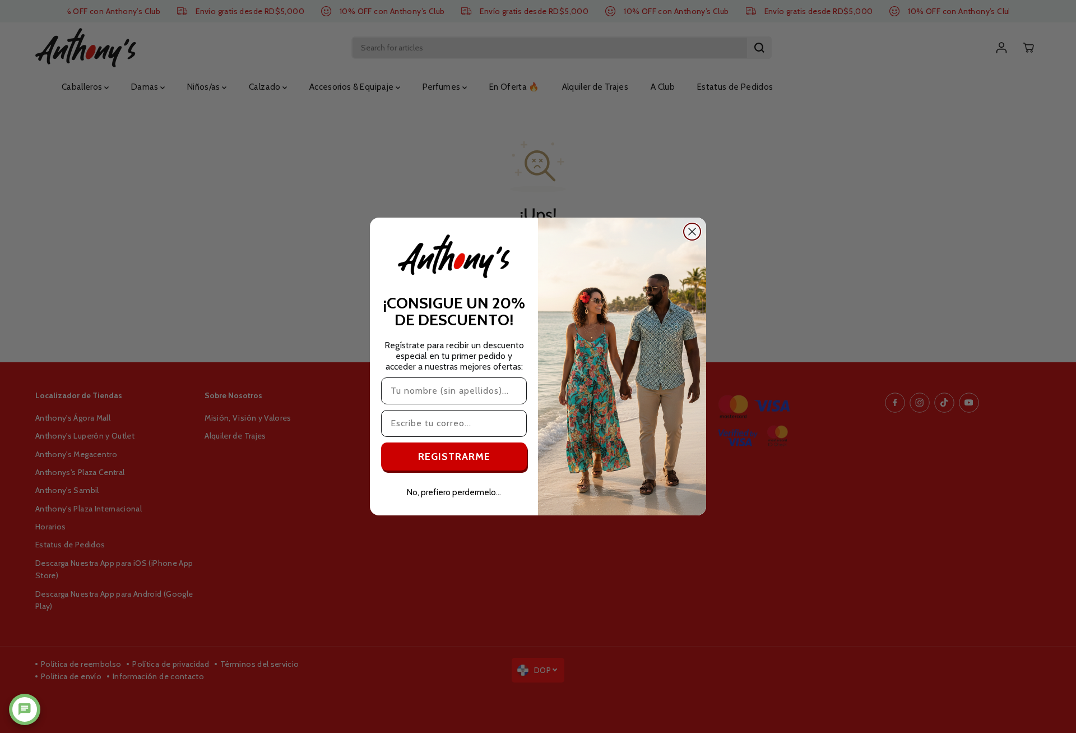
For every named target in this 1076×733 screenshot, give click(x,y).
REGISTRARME (454, 456)
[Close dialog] (692, 231)
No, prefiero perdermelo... (454, 492)
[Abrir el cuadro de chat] (24, 709)
